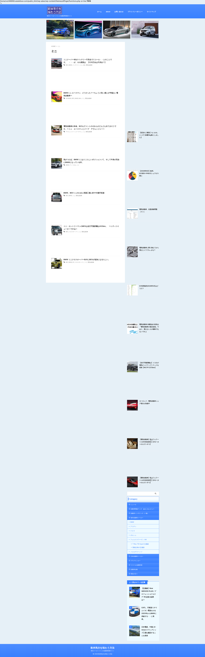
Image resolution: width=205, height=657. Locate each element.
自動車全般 (134, 569)
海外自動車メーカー (137, 518)
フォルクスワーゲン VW (138, 539)
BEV (67, 65)
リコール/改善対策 (136, 565)
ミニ (81, 65)
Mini (80, 98)
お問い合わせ (118, 11)
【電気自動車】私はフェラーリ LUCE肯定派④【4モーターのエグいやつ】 (149, 480)
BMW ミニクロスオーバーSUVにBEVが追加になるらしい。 (87, 259)
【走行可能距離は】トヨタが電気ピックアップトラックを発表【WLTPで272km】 (149, 365)
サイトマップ (151, 11)
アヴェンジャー (70, 131)
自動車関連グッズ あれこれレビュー (142, 509)
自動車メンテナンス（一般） (140, 513)
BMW (70, 65)
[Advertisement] (85, 80)
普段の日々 (134, 574)
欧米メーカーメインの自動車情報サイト (102, 651)
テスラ (132, 531)
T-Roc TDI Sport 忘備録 (141, 544)
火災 (84, 65)
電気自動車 (89, 65)
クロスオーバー (73, 231)
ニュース (133, 504)
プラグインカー (135, 560)
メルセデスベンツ (136, 552)
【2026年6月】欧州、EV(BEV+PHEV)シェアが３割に (149, 173)
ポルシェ (133, 535)
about (108, 11)
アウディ (133, 526)
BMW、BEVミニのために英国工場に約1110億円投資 (84, 193)
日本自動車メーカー (137, 556)
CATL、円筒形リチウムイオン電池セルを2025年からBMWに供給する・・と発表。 (149, 613)
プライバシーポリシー (135, 11)
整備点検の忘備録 (138, 547)
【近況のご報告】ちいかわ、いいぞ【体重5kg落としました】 (149, 135)
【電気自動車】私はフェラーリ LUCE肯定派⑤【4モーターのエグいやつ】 (149, 441)
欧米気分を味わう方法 (102, 647)
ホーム (99, 11)
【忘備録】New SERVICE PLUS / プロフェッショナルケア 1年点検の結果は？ (148, 594)
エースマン (78, 131)
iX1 (73, 262)
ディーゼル (73, 165)
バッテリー (75, 65)
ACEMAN (68, 98)
